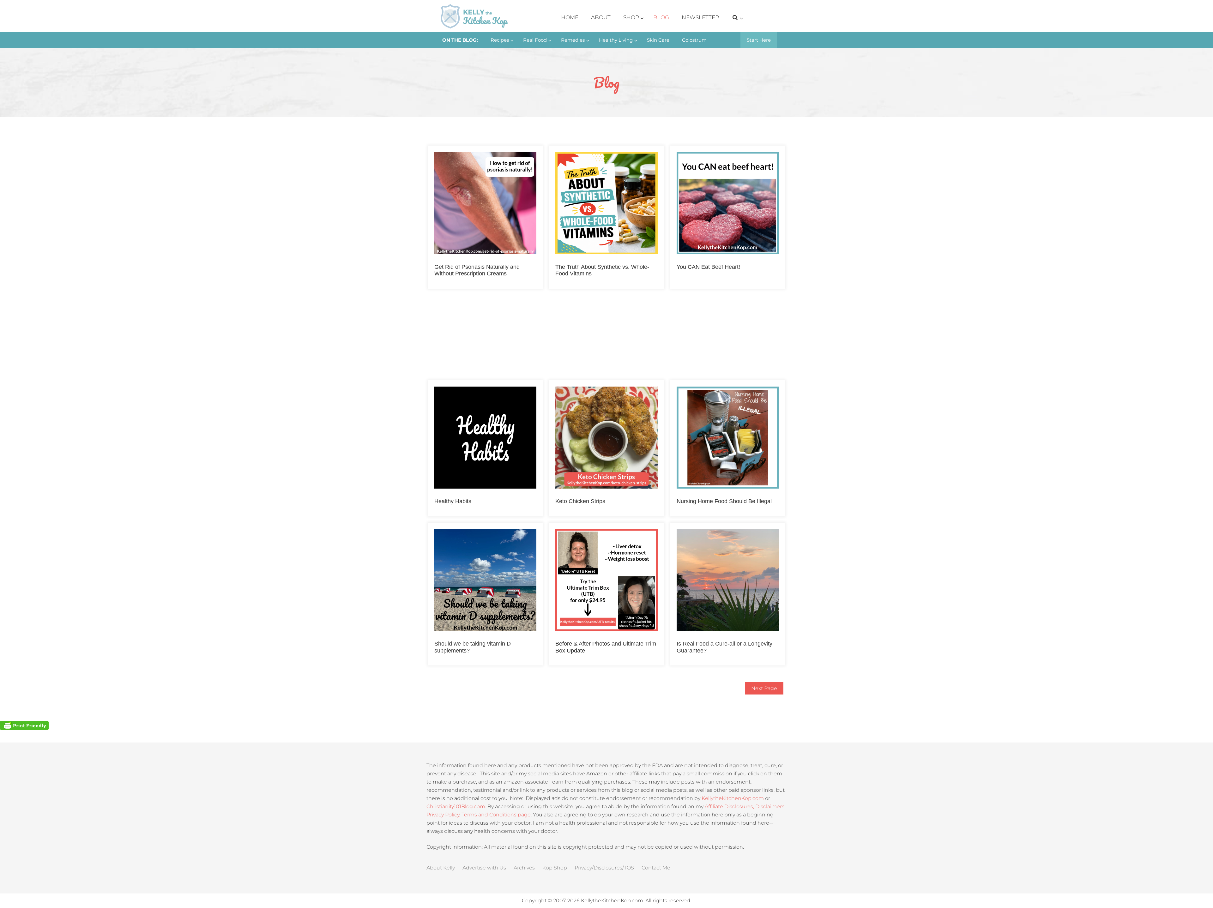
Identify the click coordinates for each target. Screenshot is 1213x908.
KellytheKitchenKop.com (733, 798)
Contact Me (656, 868)
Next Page (764, 688)
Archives (524, 868)
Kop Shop (554, 868)
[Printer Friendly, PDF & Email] (24, 725)
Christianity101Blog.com (455, 806)
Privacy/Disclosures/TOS (604, 868)
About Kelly (440, 868)
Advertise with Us (484, 868)
